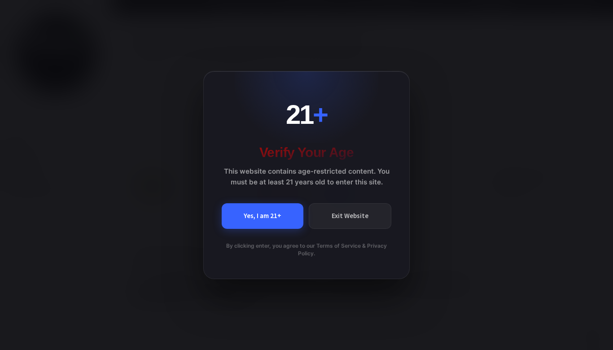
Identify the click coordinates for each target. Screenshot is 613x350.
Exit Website (350, 215)
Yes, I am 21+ (262, 215)
